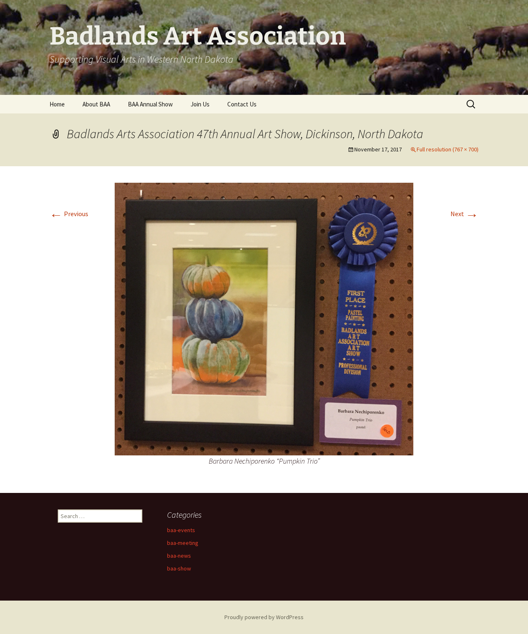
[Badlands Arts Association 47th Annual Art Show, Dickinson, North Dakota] (264, 318)
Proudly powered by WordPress (264, 617)
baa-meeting (182, 543)
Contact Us (242, 104)
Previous (69, 214)
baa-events (181, 530)
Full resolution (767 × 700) (447, 149)
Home (57, 104)
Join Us (200, 104)
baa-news (179, 555)
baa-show (179, 568)
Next (464, 214)
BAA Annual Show (150, 104)
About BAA (96, 104)
